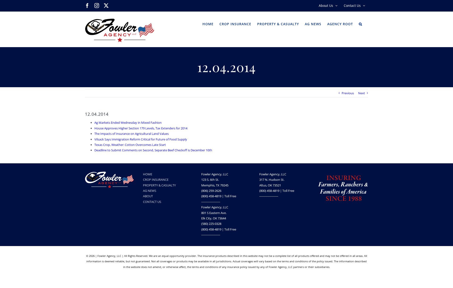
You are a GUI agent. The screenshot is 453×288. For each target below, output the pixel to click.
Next (361, 93)
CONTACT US (152, 202)
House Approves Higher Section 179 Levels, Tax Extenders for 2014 (140, 128)
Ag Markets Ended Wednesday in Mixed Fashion (128, 122)
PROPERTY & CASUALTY (159, 185)
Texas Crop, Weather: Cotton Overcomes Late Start (130, 145)
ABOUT (148, 196)
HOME (147, 174)
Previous (348, 93)
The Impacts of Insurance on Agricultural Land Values (131, 134)
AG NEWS (149, 191)
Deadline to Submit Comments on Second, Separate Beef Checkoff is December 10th (153, 150)
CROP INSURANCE (155, 179)
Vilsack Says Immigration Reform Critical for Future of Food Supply (140, 139)
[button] (360, 23)
